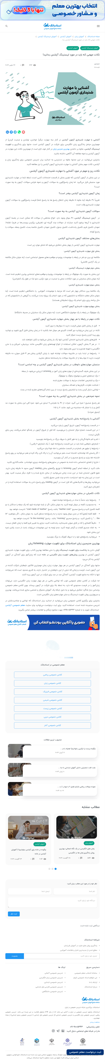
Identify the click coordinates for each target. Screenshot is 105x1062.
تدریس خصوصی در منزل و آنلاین (76, 1012)
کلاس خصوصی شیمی (52, 700)
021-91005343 (76, 1026)
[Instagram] (53, 1031)
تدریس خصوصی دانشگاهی (52, 991)
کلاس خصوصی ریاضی (52, 674)
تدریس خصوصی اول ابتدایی (44, 1015)
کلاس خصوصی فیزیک (52, 691)
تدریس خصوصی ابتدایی (53, 982)
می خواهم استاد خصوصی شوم (85, 978)
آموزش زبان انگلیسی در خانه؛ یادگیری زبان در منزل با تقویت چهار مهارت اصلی (28, 852)
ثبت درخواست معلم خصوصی (85, 1052)
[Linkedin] (63, 1031)
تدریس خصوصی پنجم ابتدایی (22, 1015)
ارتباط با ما (93, 982)
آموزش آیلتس (65, 36)
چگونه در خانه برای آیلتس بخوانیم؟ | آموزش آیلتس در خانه (77, 852)
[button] (56, 869)
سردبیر (97, 64)
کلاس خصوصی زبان (52, 683)
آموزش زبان (79, 36)
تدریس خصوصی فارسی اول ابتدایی (49, 987)
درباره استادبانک (91, 987)
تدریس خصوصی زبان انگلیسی (51, 978)
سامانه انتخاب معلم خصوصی (86, 973)
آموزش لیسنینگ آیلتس (47, 36)
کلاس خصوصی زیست (52, 708)
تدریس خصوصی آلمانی (54, 973)
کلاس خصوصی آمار (52, 725)
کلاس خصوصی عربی (52, 717)
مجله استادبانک (93, 36)
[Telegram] (58, 1031)
